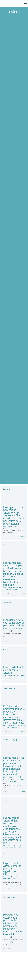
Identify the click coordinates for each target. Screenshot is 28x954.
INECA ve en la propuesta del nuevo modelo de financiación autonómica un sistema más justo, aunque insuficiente (14, 714)
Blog (9, 526)
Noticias (14, 526)
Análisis (4, 526)
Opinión (6, 781)
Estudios (14, 725)
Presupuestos (14, 727)
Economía (15, 877)
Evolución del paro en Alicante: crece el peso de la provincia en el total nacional (13, 624)
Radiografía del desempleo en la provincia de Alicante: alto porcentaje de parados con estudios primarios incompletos (13, 924)
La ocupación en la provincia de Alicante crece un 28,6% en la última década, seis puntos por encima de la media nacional (13, 515)
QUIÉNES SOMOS (19, 5)
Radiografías (13, 781)
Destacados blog (12, 845)
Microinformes (16, 631)
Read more (22, 536)
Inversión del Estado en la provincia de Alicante (13, 670)
